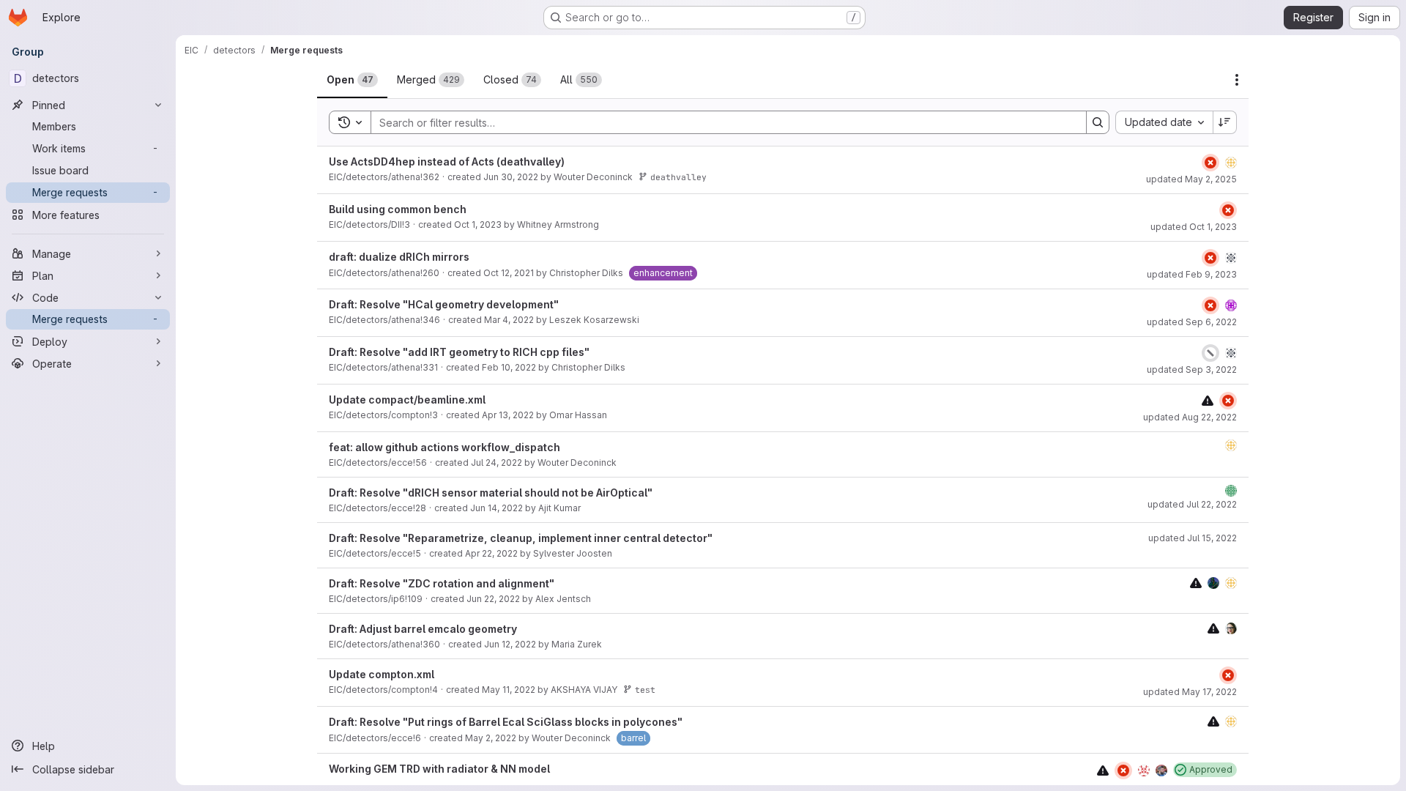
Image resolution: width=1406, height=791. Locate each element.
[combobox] (1164, 122)
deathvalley (678, 176)
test (645, 689)
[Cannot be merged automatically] (1207, 400)
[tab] (352, 80)
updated (1191, 179)
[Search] (1097, 122)
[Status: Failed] (1210, 162)
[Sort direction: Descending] (1225, 122)
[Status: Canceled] (1210, 353)
